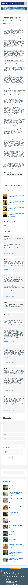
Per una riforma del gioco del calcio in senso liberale (15, 493)
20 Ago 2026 (13, 495)
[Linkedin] (13, 174)
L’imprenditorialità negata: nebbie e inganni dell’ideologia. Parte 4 (16, 202)
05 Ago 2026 (13, 521)
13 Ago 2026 (13, 507)
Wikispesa (15, 21)
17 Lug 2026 (13, 547)
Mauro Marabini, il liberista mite (16, 525)
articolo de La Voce (18, 75)
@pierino (5, 317)
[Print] (18, 174)
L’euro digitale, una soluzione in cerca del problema (16, 559)
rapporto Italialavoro (12, 70)
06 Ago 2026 (13, 514)
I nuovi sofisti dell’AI (13, 512)
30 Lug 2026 (13, 534)
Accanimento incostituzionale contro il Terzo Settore (15, 545)
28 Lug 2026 (13, 541)
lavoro (6, 21)
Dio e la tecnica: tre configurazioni (16, 506)
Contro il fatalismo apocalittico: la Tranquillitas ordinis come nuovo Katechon (16, 552)
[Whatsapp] (16, 174)
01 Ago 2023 (12, 210)
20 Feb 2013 (8, 24)
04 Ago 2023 (12, 198)
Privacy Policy (11, 583)
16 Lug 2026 (13, 555)
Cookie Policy (16, 583)
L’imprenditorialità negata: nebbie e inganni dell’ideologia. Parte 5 (16, 196)
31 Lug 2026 (13, 527)
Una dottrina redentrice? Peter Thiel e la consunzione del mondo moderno (16, 500)
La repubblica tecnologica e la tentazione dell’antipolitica (16, 486)
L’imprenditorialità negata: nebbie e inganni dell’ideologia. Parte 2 (16, 208)
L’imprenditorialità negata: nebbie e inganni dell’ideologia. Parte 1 (16, 214)
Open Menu (25, 3)
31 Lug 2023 (12, 216)
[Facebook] (8, 174)
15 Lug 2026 (13, 561)
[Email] (21, 174)
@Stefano (6, 349)
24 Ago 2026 (13, 488)
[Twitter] (10, 174)
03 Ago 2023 (12, 204)
